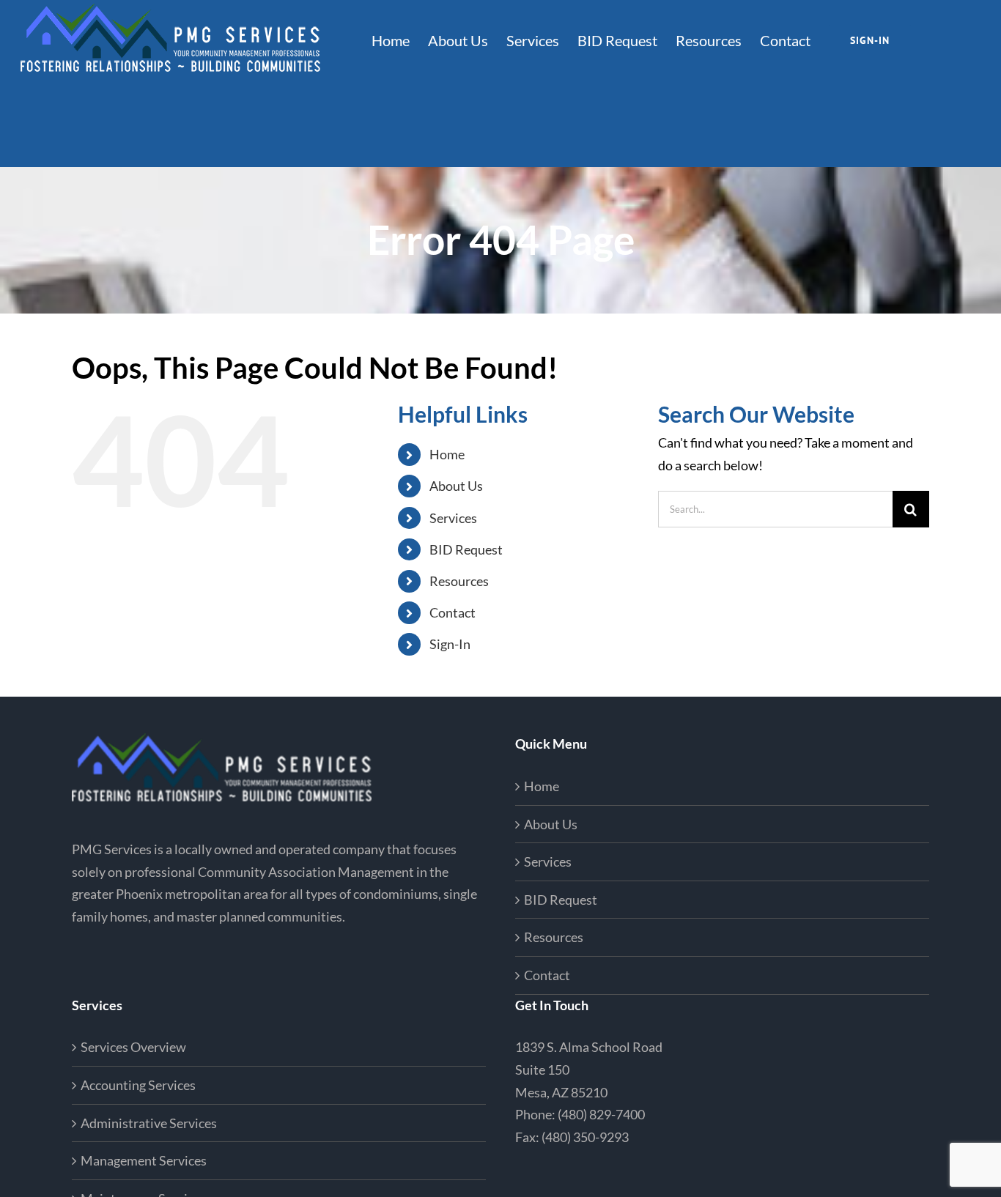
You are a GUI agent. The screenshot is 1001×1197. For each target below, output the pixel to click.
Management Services (144, 1160)
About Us (456, 486)
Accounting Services (138, 1085)
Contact (452, 612)
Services (453, 518)
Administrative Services (149, 1123)
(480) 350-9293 (585, 1137)
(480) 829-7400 (601, 1114)
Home (447, 454)
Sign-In (449, 644)
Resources (459, 581)
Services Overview (133, 1047)
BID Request (466, 549)
